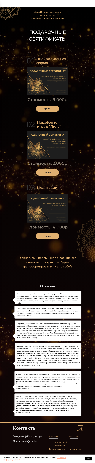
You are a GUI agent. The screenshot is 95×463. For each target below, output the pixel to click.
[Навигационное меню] (4, 3)
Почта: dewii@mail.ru (25, 441)
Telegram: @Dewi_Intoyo (27, 436)
